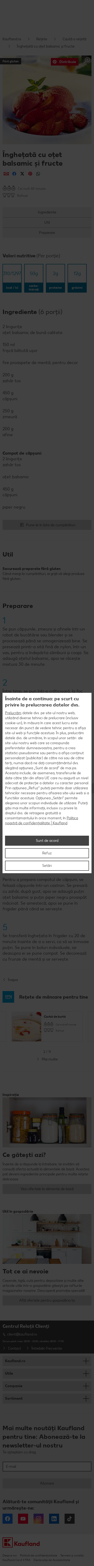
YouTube (23, 1519)
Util (47, 222)
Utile (9, 1373)
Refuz (47, 853)
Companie (13, 1386)
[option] (47, 1027)
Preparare (47, 232)
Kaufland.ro (12, 39)
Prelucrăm (13, 713)
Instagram (39, 1519)
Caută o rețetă (74, 39)
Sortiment (14, 1398)
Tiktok (70, 1519)
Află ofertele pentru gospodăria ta (47, 1300)
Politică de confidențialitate (38, 1555)
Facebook (8, 1519)
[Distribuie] (6, 173)
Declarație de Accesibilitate (52, 1560)
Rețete (41, 39)
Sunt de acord (47, 840)
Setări (47, 865)
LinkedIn (54, 1519)
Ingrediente (47, 212)
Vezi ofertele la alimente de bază (47, 1189)
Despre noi (10, 1555)
